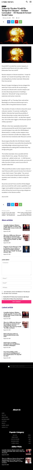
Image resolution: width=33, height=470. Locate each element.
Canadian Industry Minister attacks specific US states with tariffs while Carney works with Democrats (12, 227)
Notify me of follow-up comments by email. (16, 297)
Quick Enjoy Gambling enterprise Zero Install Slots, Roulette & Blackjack (11, 344)
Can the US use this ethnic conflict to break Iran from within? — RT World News (8, 214)
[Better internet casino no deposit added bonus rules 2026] (25, 336)
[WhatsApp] (20, 21)
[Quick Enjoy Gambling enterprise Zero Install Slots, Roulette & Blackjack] (25, 345)
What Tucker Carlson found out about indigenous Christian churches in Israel (24, 214)
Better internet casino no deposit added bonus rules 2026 (11, 335)
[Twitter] (12, 21)
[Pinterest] (16, 21)
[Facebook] (8, 21)
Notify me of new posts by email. (13, 299)
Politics (4, 6)
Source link (5, 196)
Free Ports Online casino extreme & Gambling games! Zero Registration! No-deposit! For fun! (12, 354)
